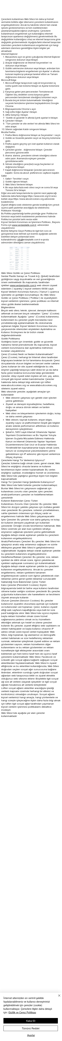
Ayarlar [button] (31, 1035)
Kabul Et (30, 1020)
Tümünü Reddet (30, 1028)
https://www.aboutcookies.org (28, 199)
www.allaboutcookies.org (43, 385)
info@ (20, 239)
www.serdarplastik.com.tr (23, 285)
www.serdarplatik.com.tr (24, 225)
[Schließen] (57, 997)
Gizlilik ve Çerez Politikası (22, 1012)
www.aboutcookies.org (13, 385)
